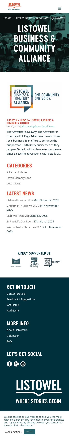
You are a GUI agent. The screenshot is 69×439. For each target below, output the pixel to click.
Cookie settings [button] (13, 431)
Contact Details (16, 293)
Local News (48, 126)
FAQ (9, 341)
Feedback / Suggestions (21, 299)
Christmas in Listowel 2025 (23, 206)
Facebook (10, 364)
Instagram (23, 364)
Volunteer (13, 335)
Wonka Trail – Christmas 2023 (24, 227)
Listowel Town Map (18, 215)
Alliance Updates (31, 126)
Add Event (13, 310)
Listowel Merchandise (20, 200)
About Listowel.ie (17, 330)
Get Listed (13, 305)
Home (7, 18)
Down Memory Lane (19, 178)
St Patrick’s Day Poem (20, 221)
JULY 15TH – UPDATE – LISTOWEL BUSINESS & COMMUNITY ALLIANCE (30, 122)
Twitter (16, 364)
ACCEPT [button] (29, 431)
